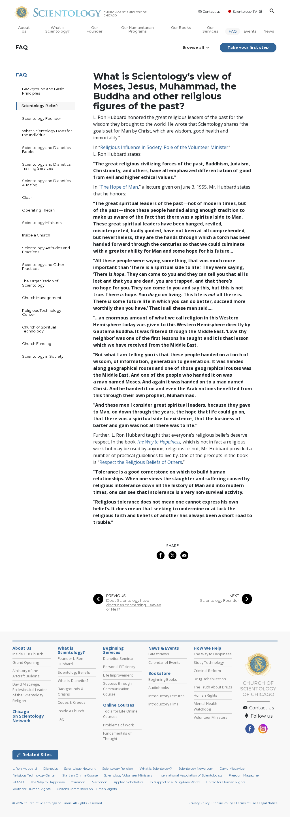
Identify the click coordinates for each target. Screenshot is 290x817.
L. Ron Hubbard (24, 769)
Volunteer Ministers (210, 717)
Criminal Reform (207, 670)
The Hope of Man (119, 187)
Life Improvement (118, 675)
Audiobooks (158, 687)
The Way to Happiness (158, 442)
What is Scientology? (57, 29)
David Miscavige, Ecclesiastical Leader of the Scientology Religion (29, 692)
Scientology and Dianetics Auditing (46, 182)
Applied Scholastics (128, 782)
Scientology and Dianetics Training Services (46, 166)
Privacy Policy (199, 803)
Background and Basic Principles (43, 91)
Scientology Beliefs (40, 105)
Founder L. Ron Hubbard (70, 661)
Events (250, 31)
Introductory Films (163, 704)
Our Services (210, 29)
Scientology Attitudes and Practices (46, 250)
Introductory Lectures (166, 695)
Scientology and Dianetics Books (46, 149)
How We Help (207, 648)
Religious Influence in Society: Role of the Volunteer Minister (164, 147)
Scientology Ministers (41, 222)
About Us (24, 29)
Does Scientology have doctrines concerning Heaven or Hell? (133, 604)
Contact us (211, 11)
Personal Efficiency (119, 666)
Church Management (41, 297)
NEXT (234, 596)
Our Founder (94, 29)
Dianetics (50, 769)
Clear (27, 197)
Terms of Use (246, 803)
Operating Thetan (38, 210)
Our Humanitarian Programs (137, 29)
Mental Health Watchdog (205, 706)
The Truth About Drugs (213, 687)
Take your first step (248, 47)
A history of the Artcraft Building (25, 673)
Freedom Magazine (244, 775)
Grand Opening (25, 662)
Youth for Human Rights (31, 789)
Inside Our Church (27, 653)
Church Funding (36, 343)
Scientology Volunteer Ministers (128, 775)
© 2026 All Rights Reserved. (57, 803)
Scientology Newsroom (195, 769)
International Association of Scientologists (190, 775)
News (268, 31)
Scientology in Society (42, 356)
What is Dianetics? (73, 680)
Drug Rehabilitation (210, 678)
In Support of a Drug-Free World (175, 782)
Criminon (78, 782)
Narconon (99, 782)
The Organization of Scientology (40, 283)
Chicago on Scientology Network (28, 716)
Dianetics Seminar (118, 658)
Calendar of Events (164, 662)
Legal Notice (268, 803)
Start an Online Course (80, 775)
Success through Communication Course (117, 689)
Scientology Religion (117, 769)
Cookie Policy (222, 803)
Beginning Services (113, 650)
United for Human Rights (225, 782)
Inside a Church (36, 235)
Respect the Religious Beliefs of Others (140, 462)
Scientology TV (245, 11)
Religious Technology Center (41, 312)
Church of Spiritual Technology (39, 329)
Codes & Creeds (72, 702)
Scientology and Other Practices (43, 266)
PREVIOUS (116, 596)
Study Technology (209, 662)
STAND (18, 782)
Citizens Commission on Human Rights (87, 789)
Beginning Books (162, 679)
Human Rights (205, 695)
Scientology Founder (219, 600)
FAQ (233, 31)
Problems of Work (118, 725)
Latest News (158, 653)
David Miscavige (231, 769)
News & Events (163, 648)
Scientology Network (80, 769)
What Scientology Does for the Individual (47, 133)
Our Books (181, 27)
